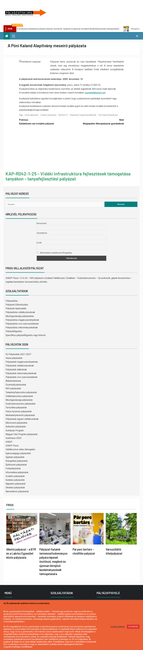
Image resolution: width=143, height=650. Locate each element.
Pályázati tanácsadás (16, 308)
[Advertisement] (71, 148)
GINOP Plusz (12, 445)
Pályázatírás (12, 301)
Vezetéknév (42, 233)
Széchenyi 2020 (13, 438)
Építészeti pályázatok (16, 464)
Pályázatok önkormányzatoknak (21, 373)
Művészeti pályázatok (16, 422)
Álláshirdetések (13, 381)
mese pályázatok (31, 115)
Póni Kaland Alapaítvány (108, 115)
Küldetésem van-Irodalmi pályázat (36, 122)
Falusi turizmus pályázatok (19, 411)
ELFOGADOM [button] (133, 627)
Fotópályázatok (13, 468)
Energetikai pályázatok (17, 461)
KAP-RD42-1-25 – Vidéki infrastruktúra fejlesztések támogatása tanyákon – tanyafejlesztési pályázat (68, 176)
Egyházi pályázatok (15, 457)
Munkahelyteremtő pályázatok (20, 415)
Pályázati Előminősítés (17, 304)
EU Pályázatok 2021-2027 (18, 354)
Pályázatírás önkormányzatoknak (22, 327)
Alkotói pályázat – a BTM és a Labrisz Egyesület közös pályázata (21, 553)
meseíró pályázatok (48, 115)
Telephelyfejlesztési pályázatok (21, 392)
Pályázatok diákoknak (16, 369)
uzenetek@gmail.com (95, 92)
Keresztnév (42, 223)
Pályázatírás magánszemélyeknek (22, 320)
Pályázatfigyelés (14, 331)
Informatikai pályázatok (17, 472)
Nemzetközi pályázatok (17, 491)
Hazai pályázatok (14, 358)
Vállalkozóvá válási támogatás (20, 449)
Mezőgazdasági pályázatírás (20, 316)
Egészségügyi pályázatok (18, 453)
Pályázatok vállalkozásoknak (20, 365)
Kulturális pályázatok (16, 426)
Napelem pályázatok (16, 483)
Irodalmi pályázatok (15, 476)
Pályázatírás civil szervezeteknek (22, 323)
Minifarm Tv (63, 115)
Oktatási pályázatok (15, 487)
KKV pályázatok (13, 388)
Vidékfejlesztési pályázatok (19, 396)
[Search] (137, 36)
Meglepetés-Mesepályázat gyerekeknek (103, 122)
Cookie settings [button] (117, 626)
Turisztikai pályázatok (16, 407)
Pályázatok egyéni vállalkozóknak (22, 419)
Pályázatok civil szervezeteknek (21, 377)
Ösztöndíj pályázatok (16, 384)
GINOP (9, 442)
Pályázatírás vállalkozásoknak (20, 312)
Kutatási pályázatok (15, 480)
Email (39, 243)
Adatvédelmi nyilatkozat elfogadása (56, 253)
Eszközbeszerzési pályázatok (20, 403)
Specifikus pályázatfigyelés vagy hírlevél (26, 335)
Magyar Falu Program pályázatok (22, 434)
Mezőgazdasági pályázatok (19, 400)
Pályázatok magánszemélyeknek (83, 115)
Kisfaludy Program (15, 430)
